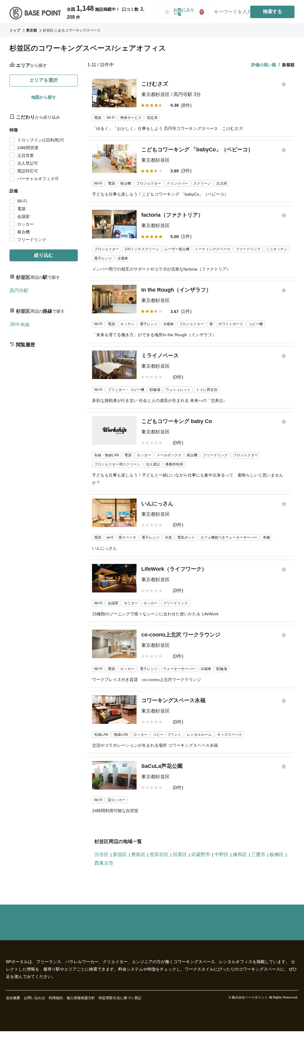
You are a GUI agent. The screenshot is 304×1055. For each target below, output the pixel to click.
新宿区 (120, 854)
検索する (272, 11)
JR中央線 (20, 324)
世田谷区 (159, 854)
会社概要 (13, 998)
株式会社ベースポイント (250, 997)
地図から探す (43, 97)
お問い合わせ (34, 998)
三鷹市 (258, 854)
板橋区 (277, 854)
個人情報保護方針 (80, 998)
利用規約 (56, 998)
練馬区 (240, 854)
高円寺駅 (19, 290)
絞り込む (43, 255)
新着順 (288, 64)
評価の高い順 (263, 64)
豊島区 (138, 854)
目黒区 (180, 854)
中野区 (221, 854)
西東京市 (103, 863)
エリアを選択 (43, 80)
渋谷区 (101, 854)
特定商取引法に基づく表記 (120, 998)
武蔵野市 (200, 854)
